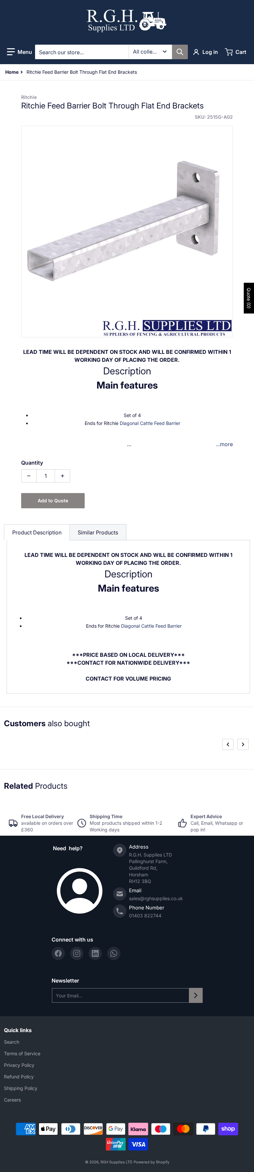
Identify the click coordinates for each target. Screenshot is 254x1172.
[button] (19, 52)
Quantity (32, 462)
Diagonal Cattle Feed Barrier (150, 423)
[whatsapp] (113, 953)
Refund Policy (19, 1076)
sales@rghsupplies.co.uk (156, 898)
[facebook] (58, 953)
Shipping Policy (20, 1088)
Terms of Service (22, 1053)
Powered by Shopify (151, 1162)
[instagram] (76, 953)
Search (11, 1042)
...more (224, 444)
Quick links (18, 1030)
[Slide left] (227, 744)
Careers (12, 1100)
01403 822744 (145, 915)
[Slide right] (243, 744)
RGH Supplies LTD (116, 1162)
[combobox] (111, 52)
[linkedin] (95, 953)
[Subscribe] (196, 995)
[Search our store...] (180, 52)
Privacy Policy (19, 1065)
